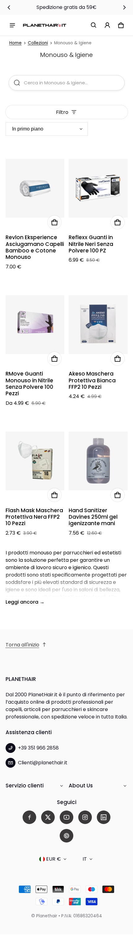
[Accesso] (107, 25)
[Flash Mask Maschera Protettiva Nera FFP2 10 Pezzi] (35, 461)
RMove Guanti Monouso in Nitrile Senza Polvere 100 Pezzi (29, 383)
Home (15, 43)
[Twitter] (48, 817)
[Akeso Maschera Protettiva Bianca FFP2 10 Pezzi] (98, 325)
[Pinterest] (66, 835)
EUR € (53, 859)
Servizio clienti (25, 785)
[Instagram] (85, 817)
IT (85, 859)
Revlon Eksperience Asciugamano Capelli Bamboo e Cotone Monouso (35, 247)
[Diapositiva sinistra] (9, 7)
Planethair (46, 916)
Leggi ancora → (25, 601)
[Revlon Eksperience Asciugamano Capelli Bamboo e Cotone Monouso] (35, 188)
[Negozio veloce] (54, 222)
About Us (81, 785)
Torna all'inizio (22, 644)
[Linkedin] (103, 817)
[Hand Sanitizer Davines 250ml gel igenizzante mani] (98, 461)
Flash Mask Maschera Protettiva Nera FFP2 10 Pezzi (34, 517)
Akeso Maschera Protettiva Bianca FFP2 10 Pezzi (92, 380)
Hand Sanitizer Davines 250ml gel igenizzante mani (93, 517)
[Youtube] (66, 817)
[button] (94, 25)
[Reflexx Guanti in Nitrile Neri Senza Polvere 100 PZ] (98, 188)
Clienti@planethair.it (42, 762)
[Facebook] (29, 817)
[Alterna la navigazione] (12, 25)
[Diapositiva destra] (124, 7)
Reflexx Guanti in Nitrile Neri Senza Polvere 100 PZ (91, 244)
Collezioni (38, 43)
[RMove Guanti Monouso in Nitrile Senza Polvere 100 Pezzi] (35, 325)
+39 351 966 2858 (38, 747)
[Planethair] (44, 25)
